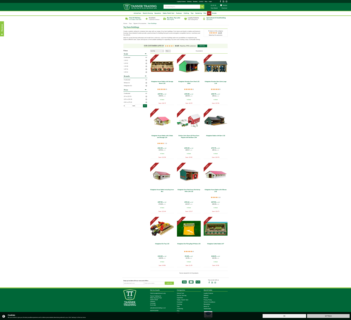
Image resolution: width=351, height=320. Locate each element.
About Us (206, 306)
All (146, 57)
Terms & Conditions (209, 302)
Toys (178, 306)
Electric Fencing (181, 295)
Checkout (224, 8)
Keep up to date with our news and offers (135, 280)
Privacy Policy (208, 300)
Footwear (179, 302)
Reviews (195, 1)
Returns (206, 297)
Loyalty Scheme (208, 293)
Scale (126, 54)
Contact (201, 1)
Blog (206, 1)
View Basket (214, 8)
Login (210, 1)
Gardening (180, 308)
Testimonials (207, 308)
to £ (134, 106)
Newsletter (207, 304)
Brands (127, 76)
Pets (178, 311)
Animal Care (180, 293)
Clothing (179, 304)
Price (126, 90)
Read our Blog (223, 1)
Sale (209, 13)
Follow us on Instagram (226, 1)
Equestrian (180, 297)
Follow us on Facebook (220, 1)
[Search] (202, 7)
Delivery (206, 295)
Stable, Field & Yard (182, 300)
